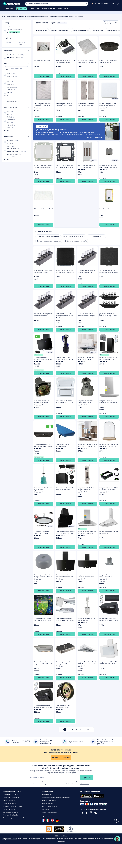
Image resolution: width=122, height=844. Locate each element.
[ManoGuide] (117, 839)
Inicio (3, 16)
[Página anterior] (60, 729)
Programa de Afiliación (10, 815)
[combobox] (110, 22)
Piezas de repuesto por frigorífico (58, 16)
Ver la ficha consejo (93, 137)
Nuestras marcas (47, 803)
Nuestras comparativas (49, 800)
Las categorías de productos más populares (56, 798)
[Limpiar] (86, 4)
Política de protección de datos (52, 839)
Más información (84, 784)
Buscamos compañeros (10, 812)
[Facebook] (86, 812)
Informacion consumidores (104, 839)
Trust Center (68, 839)
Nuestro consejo (47, 795)
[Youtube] (95, 812)
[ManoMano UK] (52, 820)
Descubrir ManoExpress (49, 812)
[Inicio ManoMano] (12, 4)
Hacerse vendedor (9, 809)
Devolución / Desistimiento (11, 798)
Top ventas (45, 809)
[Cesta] (117, 4)
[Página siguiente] (91, 729)
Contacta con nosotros (10, 803)
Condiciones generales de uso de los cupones (18, 818)
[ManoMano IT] (47, 820)
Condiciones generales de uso (84, 839)
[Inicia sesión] (113, 4)
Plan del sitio (22, 839)
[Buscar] (27, 3)
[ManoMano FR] (43, 820)
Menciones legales (34, 839)
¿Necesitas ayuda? (9, 800)
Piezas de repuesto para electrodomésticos (36, 16)
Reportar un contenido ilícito (12, 806)
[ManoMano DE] (57, 820)
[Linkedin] (81, 812)
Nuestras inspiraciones (49, 806)
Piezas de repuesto (18, 16)
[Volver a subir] (116, 820)
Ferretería (9, 16)
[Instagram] (91, 812)
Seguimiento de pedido (10, 795)
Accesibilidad (61, 841)
